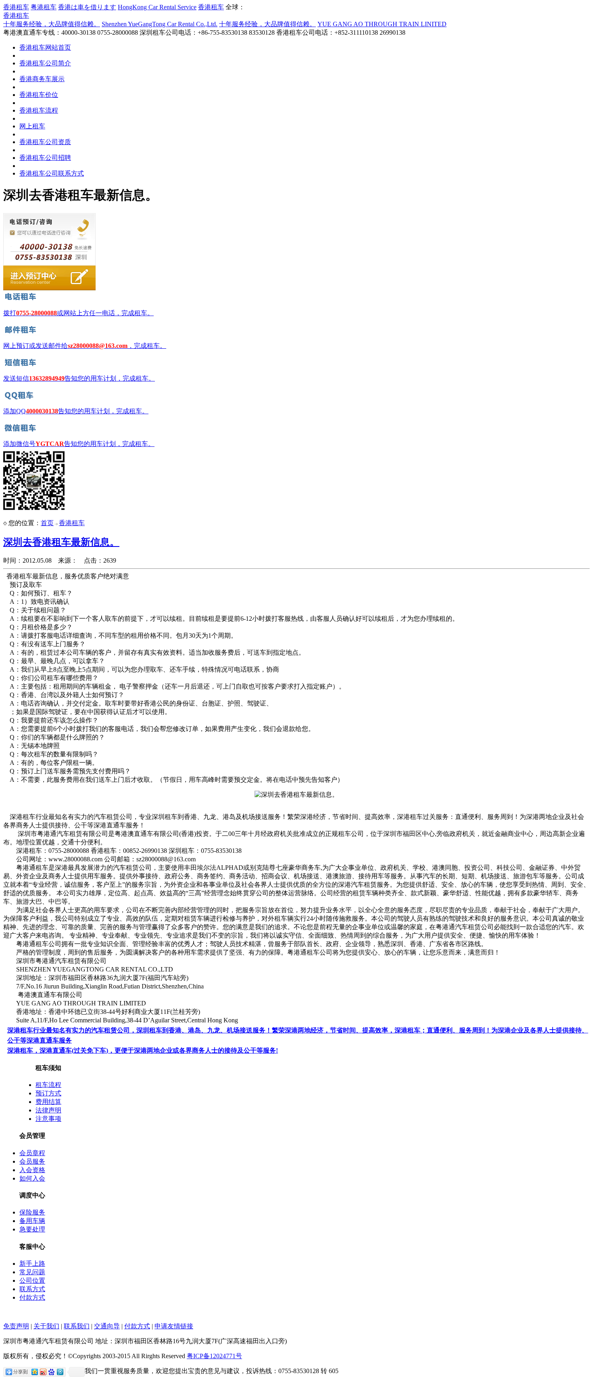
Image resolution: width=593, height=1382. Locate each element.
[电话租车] (21, 300)
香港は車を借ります (87, 7)
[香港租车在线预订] (49, 289)
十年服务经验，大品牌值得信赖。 (51, 24)
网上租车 (32, 126)
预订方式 (48, 1093)
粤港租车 (43, 7)
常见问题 (32, 1272)
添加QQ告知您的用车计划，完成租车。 (75, 411)
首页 (47, 522)
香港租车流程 (38, 110)
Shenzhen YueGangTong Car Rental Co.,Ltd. (159, 24)
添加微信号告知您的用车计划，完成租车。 (79, 443)
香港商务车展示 (42, 78)
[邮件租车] (21, 333)
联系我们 (77, 1326)
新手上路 (32, 1263)
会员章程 (32, 1153)
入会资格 (32, 1169)
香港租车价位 (38, 94)
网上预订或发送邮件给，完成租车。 (84, 345)
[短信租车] (21, 365)
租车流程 (48, 1084)
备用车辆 (32, 1220)
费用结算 (48, 1101)
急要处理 (32, 1229)
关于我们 (46, 1326)
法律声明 (48, 1110)
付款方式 (32, 1297)
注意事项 (48, 1118)
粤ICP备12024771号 (214, 1356)
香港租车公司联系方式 (51, 173)
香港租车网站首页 (45, 47)
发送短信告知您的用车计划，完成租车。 (79, 378)
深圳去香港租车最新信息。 (61, 542)
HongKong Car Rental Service (157, 7)
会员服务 (32, 1161)
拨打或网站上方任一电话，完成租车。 (78, 313)
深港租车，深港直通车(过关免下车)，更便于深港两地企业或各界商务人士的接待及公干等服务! (142, 1050)
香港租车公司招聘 (45, 157)
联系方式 (32, 1289)
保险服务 (32, 1212)
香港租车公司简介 (45, 63)
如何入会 (32, 1178)
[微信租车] (21, 431)
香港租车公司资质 (45, 141)
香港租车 (16, 7)
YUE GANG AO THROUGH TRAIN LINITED (382, 24)
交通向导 (107, 1326)
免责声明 (16, 1326)
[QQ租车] (21, 398)
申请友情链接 (174, 1326)
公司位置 (32, 1280)
